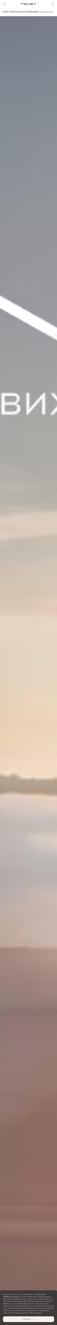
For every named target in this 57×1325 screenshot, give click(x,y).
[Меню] (52, 3)
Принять (26, 1319)
